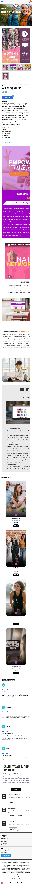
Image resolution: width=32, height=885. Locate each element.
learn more (16, 673)
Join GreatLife (4, 841)
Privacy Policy (16, 876)
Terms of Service (16, 878)
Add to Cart (7, 97)
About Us (3, 836)
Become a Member (6, 855)
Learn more (16, 574)
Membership (4, 844)
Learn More (16, 525)
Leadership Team (5, 838)
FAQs (2, 840)
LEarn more (16, 624)
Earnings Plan (4, 843)
